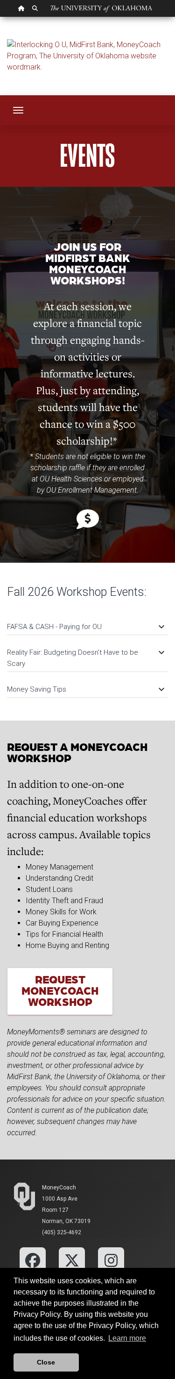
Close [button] (46, 1362)
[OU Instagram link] (111, 1259)
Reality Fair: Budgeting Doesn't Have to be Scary (85, 657)
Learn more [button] (127, 1338)
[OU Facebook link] (32, 1259)
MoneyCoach (59, 1187)
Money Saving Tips (85, 689)
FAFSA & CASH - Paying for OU (85, 626)
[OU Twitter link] (72, 1259)
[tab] (87, 622)
